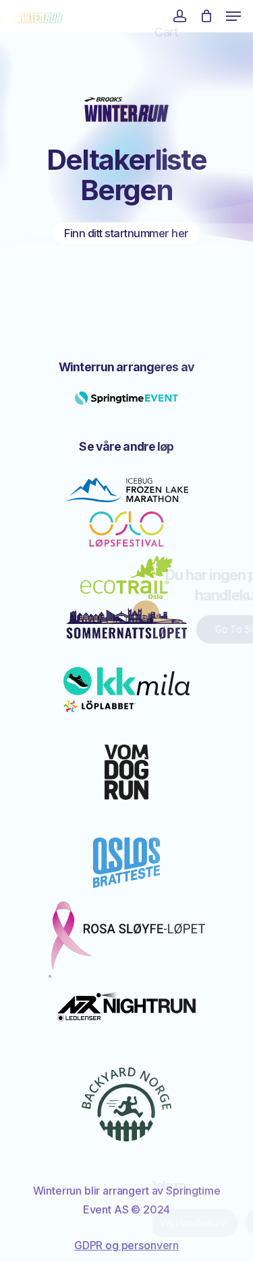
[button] (233, 16)
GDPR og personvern (126, 1245)
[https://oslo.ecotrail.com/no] (126, 577)
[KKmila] (126, 689)
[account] (179, 16)
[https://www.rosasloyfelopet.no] (126, 940)
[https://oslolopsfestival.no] (127, 530)
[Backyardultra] (126, 1104)
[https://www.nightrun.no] (126, 1006)
